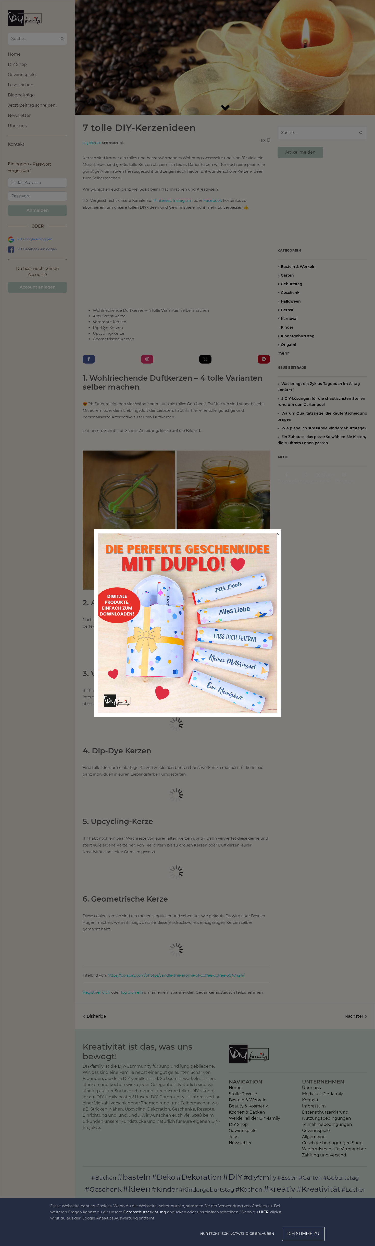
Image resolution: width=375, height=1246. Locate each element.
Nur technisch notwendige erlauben (237, 1233)
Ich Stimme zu (303, 1233)
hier (264, 1212)
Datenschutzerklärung (144, 1212)
